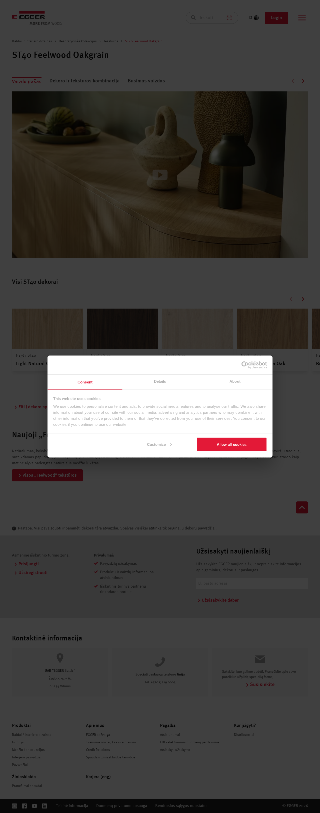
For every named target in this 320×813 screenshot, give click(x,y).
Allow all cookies (232, 444)
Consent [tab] (85, 382)
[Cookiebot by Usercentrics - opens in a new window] (245, 365)
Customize (156, 444)
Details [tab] (160, 381)
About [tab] (235, 381)
